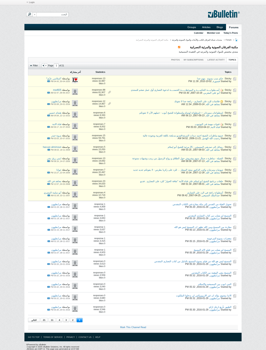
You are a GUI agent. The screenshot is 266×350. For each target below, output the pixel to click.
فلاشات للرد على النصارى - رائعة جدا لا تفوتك (196, 101)
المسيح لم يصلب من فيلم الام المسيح (212, 250)
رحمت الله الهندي (211, 138)
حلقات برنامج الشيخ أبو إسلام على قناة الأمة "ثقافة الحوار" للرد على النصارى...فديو (181, 181)
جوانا (58, 169)
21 (44, 320)
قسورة (216, 81)
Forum (228, 40)
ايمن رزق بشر (54, 158)
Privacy (70, 337)
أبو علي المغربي (212, 92)
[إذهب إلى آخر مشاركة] (48, 81)
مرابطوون (56, 101)
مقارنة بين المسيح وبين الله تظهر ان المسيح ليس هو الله (202, 227)
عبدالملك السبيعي (211, 195)
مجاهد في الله (213, 104)
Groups (191, 27)
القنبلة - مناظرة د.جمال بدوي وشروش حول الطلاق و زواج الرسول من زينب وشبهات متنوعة (177, 158)
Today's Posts (230, 33)
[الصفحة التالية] (43, 66)
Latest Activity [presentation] (216, 60)
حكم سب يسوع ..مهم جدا (210, 78)
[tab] (232, 59)
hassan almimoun (52, 147)
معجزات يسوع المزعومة (219, 238)
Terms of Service (53, 337)
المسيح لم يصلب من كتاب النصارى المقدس (209, 215)
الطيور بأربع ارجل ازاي (220, 307)
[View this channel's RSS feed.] (179, 47)
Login (32, 2)
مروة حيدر (56, 135)
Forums (233, 27)
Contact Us (85, 337)
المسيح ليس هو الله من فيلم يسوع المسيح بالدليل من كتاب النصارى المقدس (192, 261)
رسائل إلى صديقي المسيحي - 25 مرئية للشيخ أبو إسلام (195, 147)
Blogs (220, 27)
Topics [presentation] (232, 60)
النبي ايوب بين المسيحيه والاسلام (214, 284)
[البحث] (29, 14)
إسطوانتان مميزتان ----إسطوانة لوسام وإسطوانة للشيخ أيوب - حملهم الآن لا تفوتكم (181, 112)
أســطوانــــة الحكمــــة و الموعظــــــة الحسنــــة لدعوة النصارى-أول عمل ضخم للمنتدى (175, 90)
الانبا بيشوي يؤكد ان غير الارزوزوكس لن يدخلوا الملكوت (203, 295)
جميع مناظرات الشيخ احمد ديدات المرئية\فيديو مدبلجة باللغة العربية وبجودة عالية (183, 135)
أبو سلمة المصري (52, 192)
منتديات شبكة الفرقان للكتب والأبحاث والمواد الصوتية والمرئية (197, 40)
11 (52, 320)
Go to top (33, 337)
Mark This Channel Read (133, 327)
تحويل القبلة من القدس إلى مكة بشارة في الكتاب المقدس (202, 204)
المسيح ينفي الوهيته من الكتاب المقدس (211, 272)
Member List (213, 33)
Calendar (198, 33)
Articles (206, 27)
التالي (34, 320)
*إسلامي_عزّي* (53, 78)
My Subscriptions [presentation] (193, 60)
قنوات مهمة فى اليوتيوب (207, 124)
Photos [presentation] (175, 60)
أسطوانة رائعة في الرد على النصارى (205, 192)
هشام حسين (55, 112)
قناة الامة (215, 127)
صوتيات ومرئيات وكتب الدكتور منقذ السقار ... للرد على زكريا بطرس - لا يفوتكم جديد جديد (178, 169)
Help (97, 337)
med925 (57, 90)
